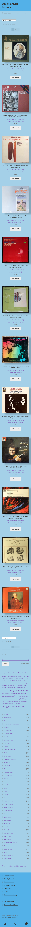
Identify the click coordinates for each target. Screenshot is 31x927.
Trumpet (6, 846)
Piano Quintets (8, 807)
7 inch (5, 721)
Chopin (3, 678)
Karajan (11, 687)
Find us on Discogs (9, 901)
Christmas (7, 743)
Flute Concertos (8, 772)
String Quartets (8, 830)
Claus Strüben (18, 678)
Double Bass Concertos (10, 759)
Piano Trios (7, 814)
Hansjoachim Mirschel (7, 685)
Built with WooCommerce (9, 917)
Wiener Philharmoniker (15, 703)
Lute (5, 788)
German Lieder (8, 775)
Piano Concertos (8, 801)
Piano (24, 693)
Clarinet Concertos (9, 749)
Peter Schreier (18, 693)
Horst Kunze (19, 685)
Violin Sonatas (8, 858)
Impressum (7, 888)
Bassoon (6, 727)
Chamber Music (8, 740)
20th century (7, 717)
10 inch (6, 714)
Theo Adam (16, 701)
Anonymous (5, 673)
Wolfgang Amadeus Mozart (15, 706)
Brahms (25, 676)
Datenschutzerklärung (10, 895)
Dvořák (9, 680)
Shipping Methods (9, 879)
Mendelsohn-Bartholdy (8, 693)
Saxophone (7, 823)
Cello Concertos (8, 733)
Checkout (6, 891)
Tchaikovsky (10, 701)
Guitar (6, 778)
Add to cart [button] (15, 77)
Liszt (14, 687)
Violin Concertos (8, 855)
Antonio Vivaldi (13, 673)
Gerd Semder (9, 683)
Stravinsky (4, 701)
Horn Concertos (8, 785)
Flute (5, 769)
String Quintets (8, 833)
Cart (24, 923)
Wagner (8, 703)
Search (15, 924)
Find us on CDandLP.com (11, 905)
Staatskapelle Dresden (7, 699)
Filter (5, 663)
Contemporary (8, 753)
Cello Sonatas (8, 737)
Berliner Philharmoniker (9, 676)
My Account (5, 924)
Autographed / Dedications (11, 724)
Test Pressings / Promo (10, 842)
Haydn (14, 685)
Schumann (25, 696)
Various (21, 701)
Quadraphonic (8, 817)
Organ (6, 794)
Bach (20, 672)
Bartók (24, 673)
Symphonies (7, 839)
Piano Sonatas (8, 810)
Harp (5, 782)
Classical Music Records (10, 5)
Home (5, 13)
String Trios (7, 836)
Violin (5, 852)
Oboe (5, 791)
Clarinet (6, 746)
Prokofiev (4, 696)
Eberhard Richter (16, 680)
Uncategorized (8, 849)
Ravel (7, 696)
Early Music (7, 762)
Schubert (18, 696)
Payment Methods (9, 875)
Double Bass (5, 680)
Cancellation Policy (9, 882)
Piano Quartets (8, 804)
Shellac (6, 826)
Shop (9, 13)
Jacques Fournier (6, 687)
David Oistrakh (25, 678)
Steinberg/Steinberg (20, 699)
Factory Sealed (8, 765)
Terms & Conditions (9, 885)
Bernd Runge (19, 676)
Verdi (5, 703)
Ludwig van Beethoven (17, 690)
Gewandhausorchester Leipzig (19, 683)
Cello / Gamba (8, 730)
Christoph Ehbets (10, 678)
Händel (24, 685)
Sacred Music (7, 820)
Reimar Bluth (11, 696)
